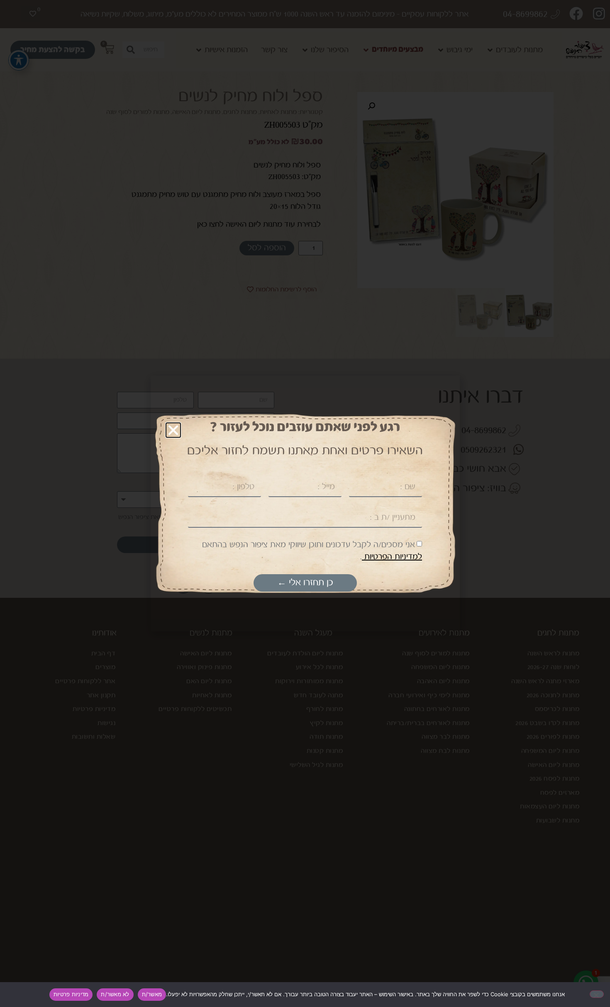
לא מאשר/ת (115, 994)
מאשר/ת (152, 994)
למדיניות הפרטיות (392, 557)
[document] (305, 503)
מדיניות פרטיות (71, 994)
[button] (173, 430)
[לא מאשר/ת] (597, 994)
